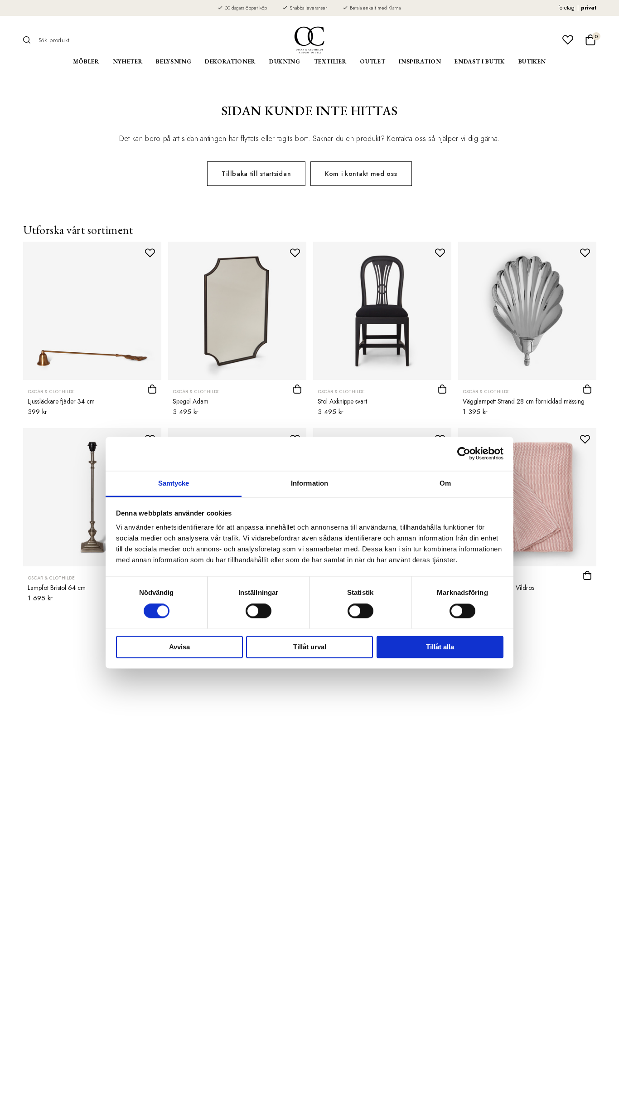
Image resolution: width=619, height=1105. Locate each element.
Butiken (532, 61)
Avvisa (179, 647)
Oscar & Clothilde (51, 391)
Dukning (284, 61)
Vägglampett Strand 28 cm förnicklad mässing (524, 401)
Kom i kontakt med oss (361, 173)
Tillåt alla (440, 647)
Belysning (173, 61)
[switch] (258, 611)
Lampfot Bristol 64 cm (57, 587)
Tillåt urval (309, 647)
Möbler (86, 61)
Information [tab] (309, 483)
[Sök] (30, 40)
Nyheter (128, 61)
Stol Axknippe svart (342, 401)
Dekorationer (230, 61)
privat (588, 8)
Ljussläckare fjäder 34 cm (61, 401)
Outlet (372, 61)
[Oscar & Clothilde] (309, 40)
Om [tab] (445, 483)
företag (566, 8)
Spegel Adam (190, 401)
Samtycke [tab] (173, 483)
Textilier (330, 61)
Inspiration (420, 61)
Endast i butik (479, 61)
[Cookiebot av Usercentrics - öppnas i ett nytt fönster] (463, 453)
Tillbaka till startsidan (256, 173)
